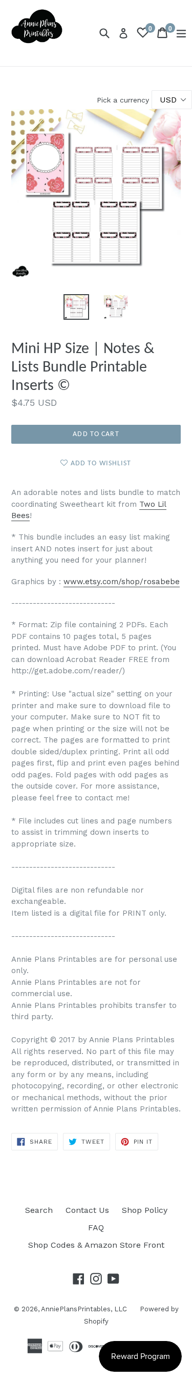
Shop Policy (144, 1210)
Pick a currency (124, 100)
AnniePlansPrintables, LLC (84, 1309)
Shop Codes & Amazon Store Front (96, 1245)
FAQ (96, 1227)
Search (39, 1210)
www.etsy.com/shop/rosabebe (121, 581)
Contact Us (87, 1210)
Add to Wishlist (100, 463)
